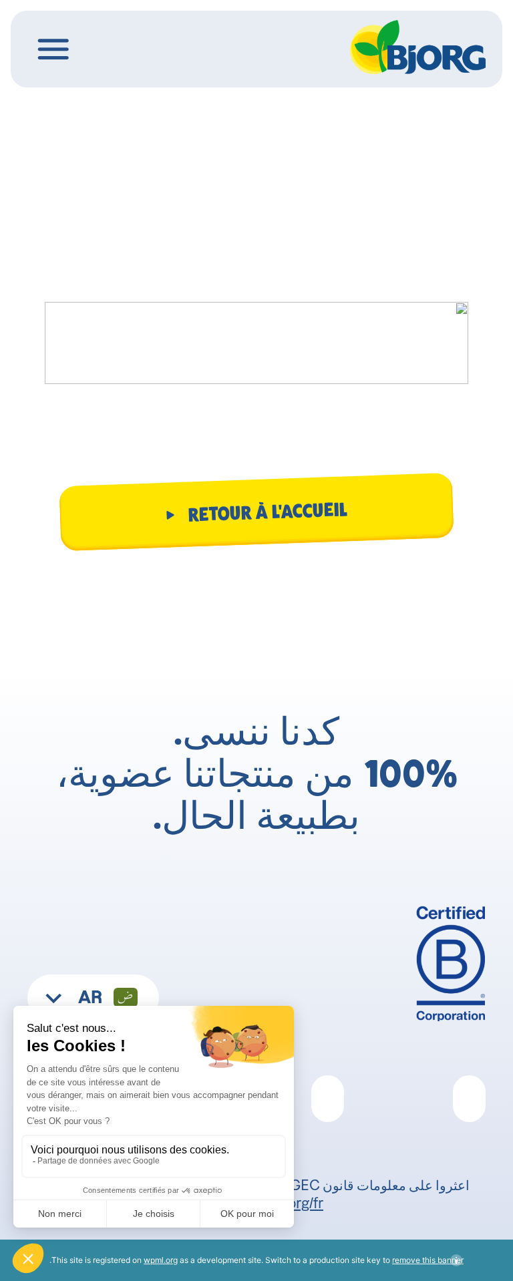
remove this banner (428, 1260)
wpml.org (161, 1260)
